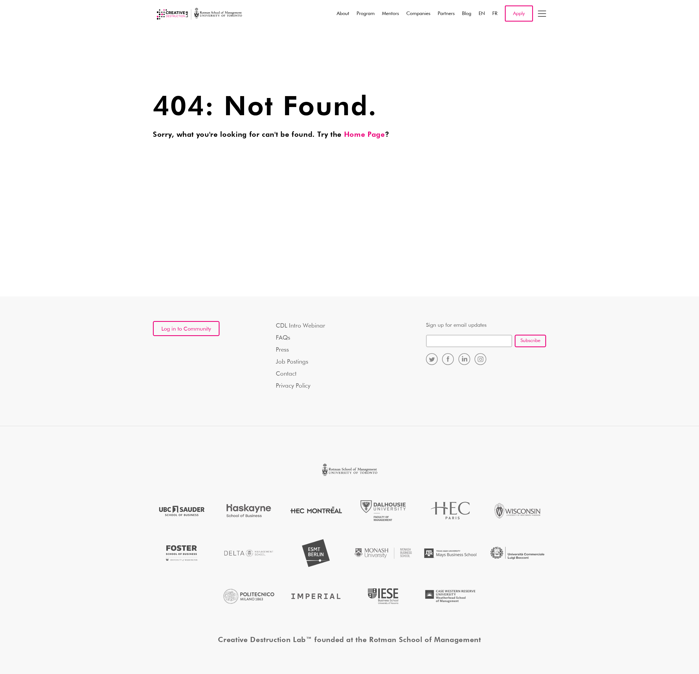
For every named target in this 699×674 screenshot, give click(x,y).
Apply (519, 13)
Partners (446, 13)
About (343, 13)
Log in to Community (186, 329)
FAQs (283, 338)
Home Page (364, 134)
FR (494, 13)
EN (482, 13)
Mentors (390, 13)
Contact (286, 374)
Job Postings (292, 362)
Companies (418, 13)
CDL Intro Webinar (300, 326)
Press (282, 350)
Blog (466, 13)
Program (366, 13)
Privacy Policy (293, 386)
